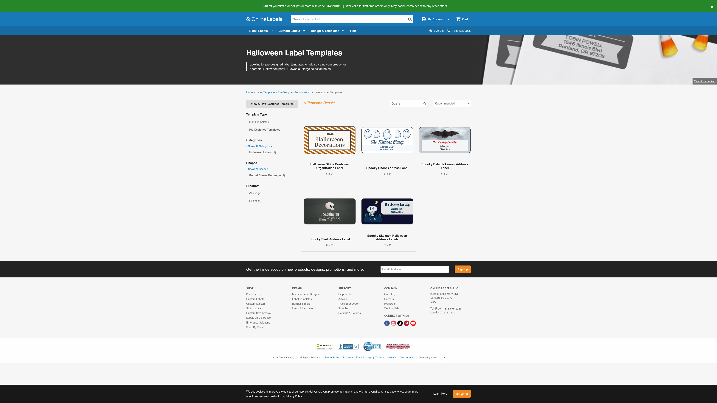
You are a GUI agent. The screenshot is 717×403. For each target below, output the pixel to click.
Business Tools (301, 303)
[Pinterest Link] (407, 323)
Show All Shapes (257, 169)
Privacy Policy (332, 357)
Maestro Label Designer (306, 294)
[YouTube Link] (413, 323)
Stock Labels (253, 308)
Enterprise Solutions (258, 322)
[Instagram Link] (394, 323)
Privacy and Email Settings (357, 357)
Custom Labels (289, 31)
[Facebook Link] (387, 323)
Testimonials (391, 308)
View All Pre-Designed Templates (272, 104)
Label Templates (265, 92)
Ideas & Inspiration (303, 308)
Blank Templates (259, 122)
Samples (343, 308)
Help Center (345, 294)
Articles (342, 299)
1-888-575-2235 (461, 30)
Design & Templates (325, 31)
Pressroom (390, 303)
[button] (324, 346)
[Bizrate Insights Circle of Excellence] (379, 342)
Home (249, 92)
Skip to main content (13, 3)
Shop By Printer (255, 327)
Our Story (390, 294)
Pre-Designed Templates (292, 92)
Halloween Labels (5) (262, 152)
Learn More (440, 393)
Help (353, 31)
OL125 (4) (255, 193)
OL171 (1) (255, 201)
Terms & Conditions (385, 357)
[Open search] (410, 19)
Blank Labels (258, 31)
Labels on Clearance (258, 317)
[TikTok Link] (400, 323)
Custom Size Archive (258, 313)
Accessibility (406, 357)
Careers (389, 299)
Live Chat (439, 30)
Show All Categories (259, 146)
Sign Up (463, 269)
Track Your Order (348, 303)
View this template (705, 81)
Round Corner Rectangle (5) (267, 175)
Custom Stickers (256, 303)
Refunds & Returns (349, 313)
